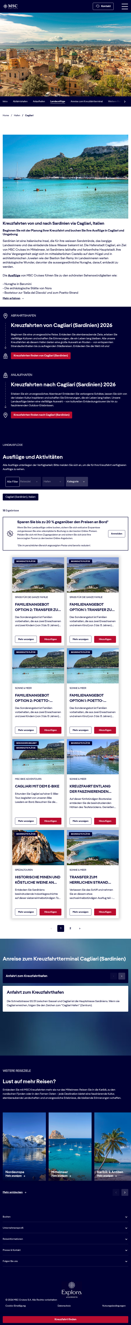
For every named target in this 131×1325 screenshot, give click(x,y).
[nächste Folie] (124, 1192)
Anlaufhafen (39, 101)
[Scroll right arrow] (124, 101)
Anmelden (116, 534)
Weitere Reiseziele (118, 101)
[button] (77, 481)
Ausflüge (14, 275)
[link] (13, 1176)
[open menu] (124, 6)
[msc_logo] (10, 6)
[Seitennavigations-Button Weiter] (79, 928)
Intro (5, 101)
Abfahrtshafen (20, 101)
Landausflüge (57, 101)
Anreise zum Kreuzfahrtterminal (87, 101)
